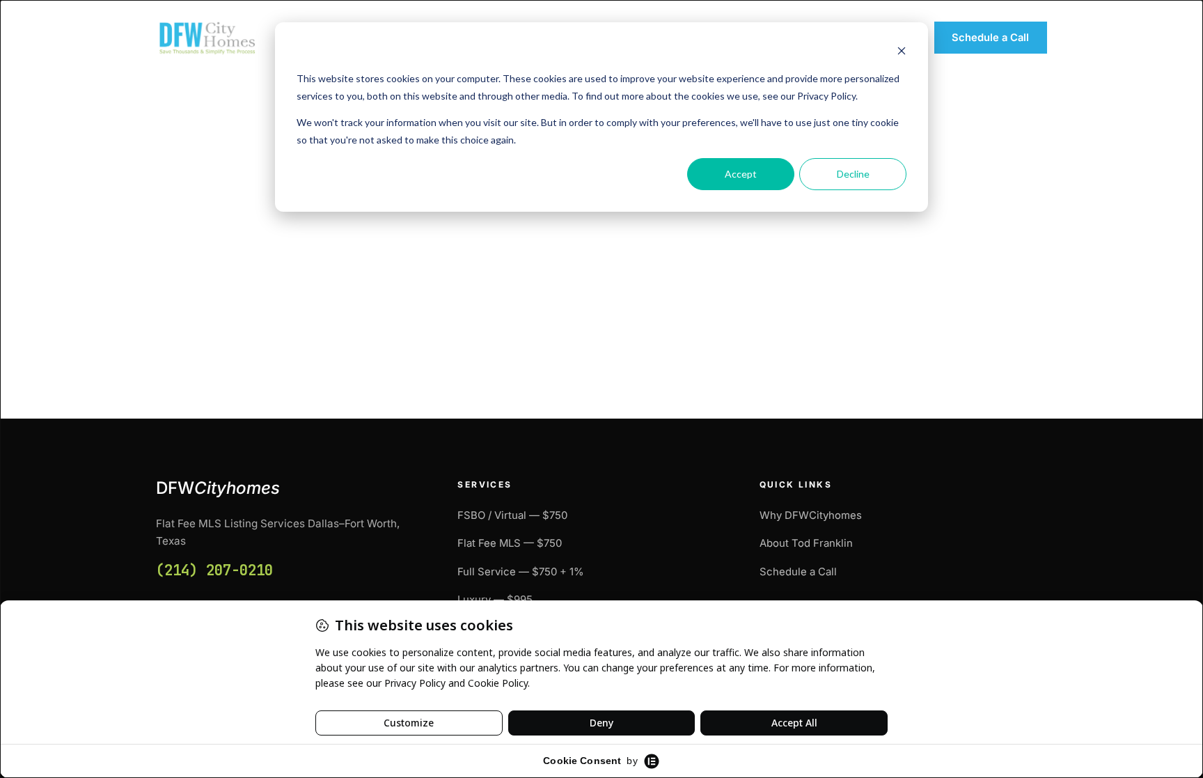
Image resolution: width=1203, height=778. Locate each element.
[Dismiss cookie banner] (901, 52)
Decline (853, 174)
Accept (741, 174)
